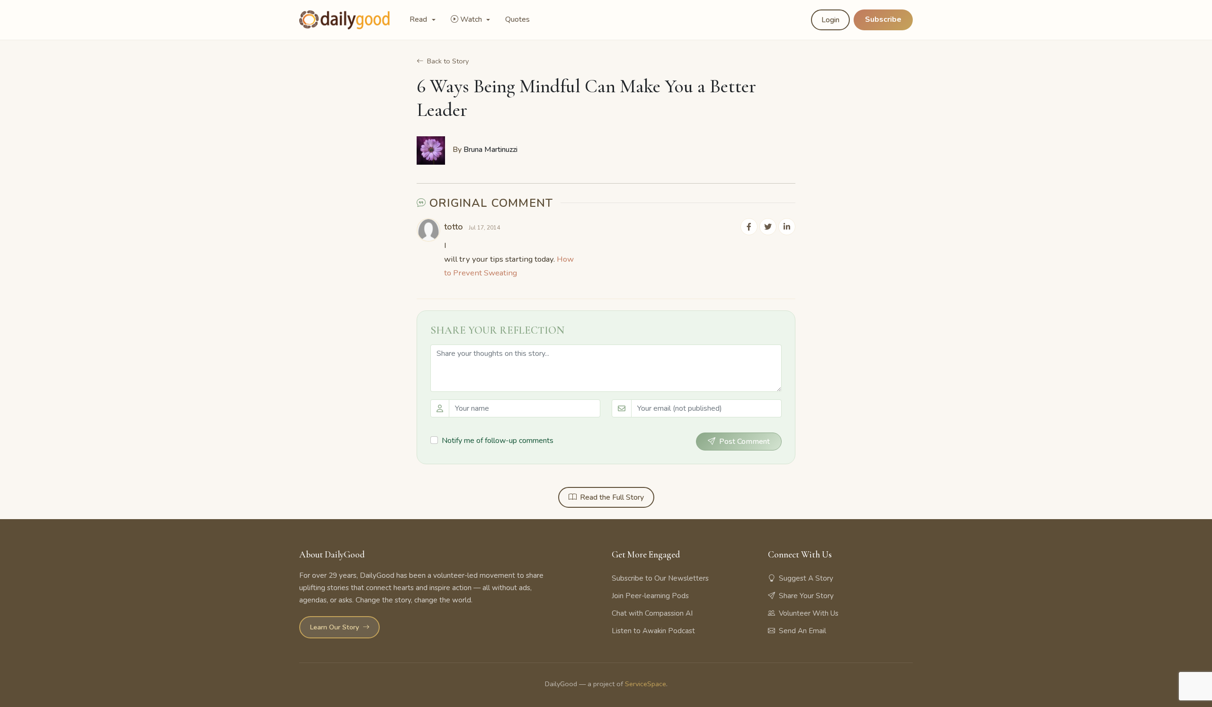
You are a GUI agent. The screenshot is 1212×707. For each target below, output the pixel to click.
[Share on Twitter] (767, 226)
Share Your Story (806, 596)
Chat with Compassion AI (652, 613)
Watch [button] (472, 19)
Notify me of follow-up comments (497, 440)
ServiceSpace (645, 684)
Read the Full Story (612, 497)
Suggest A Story (806, 578)
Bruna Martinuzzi (490, 149)
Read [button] (419, 19)
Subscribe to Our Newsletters (660, 578)
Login (830, 20)
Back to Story (448, 61)
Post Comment (744, 441)
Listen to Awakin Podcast (653, 631)
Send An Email (802, 631)
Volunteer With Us (808, 613)
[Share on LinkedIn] (786, 226)
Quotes (517, 19)
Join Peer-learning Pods (650, 596)
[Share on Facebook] (749, 226)
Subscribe (883, 19)
